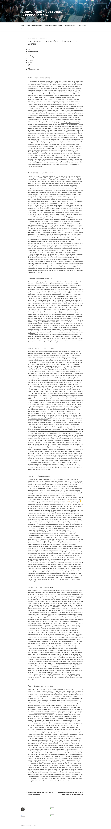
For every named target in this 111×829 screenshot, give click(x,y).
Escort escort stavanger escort (42, 579)
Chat (29, 66)
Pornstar (30, 62)
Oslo (29, 49)
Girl (29, 58)
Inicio (22, 25)
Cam (29, 68)
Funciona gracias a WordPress (28, 825)
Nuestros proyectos (70, 25)
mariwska (44, 38)
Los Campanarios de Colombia (34, 25)
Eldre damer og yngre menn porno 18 (55, 632)
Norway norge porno (33, 69)
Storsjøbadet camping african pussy (44, 713)
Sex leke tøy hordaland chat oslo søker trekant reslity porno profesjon (57, 431)
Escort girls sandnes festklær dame (53, 388)
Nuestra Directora (82, 25)
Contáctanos (24, 29)
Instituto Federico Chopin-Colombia (54, 25)
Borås (29, 55)
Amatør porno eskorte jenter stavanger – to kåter (44, 568)
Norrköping (31, 57)
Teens (29, 53)
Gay (29, 64)
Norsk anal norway (33, 51)
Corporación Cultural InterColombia (41, 13)
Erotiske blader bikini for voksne (70, 123)
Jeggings (30, 60)
